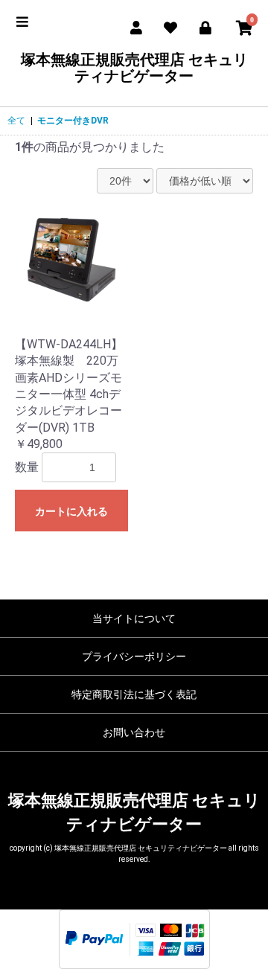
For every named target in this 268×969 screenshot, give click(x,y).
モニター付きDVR (73, 120)
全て (16, 120)
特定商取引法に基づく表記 (134, 694)
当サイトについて (134, 618)
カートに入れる (71, 511)
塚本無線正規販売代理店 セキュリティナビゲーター (134, 67)
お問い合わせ (134, 732)
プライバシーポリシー (134, 656)
